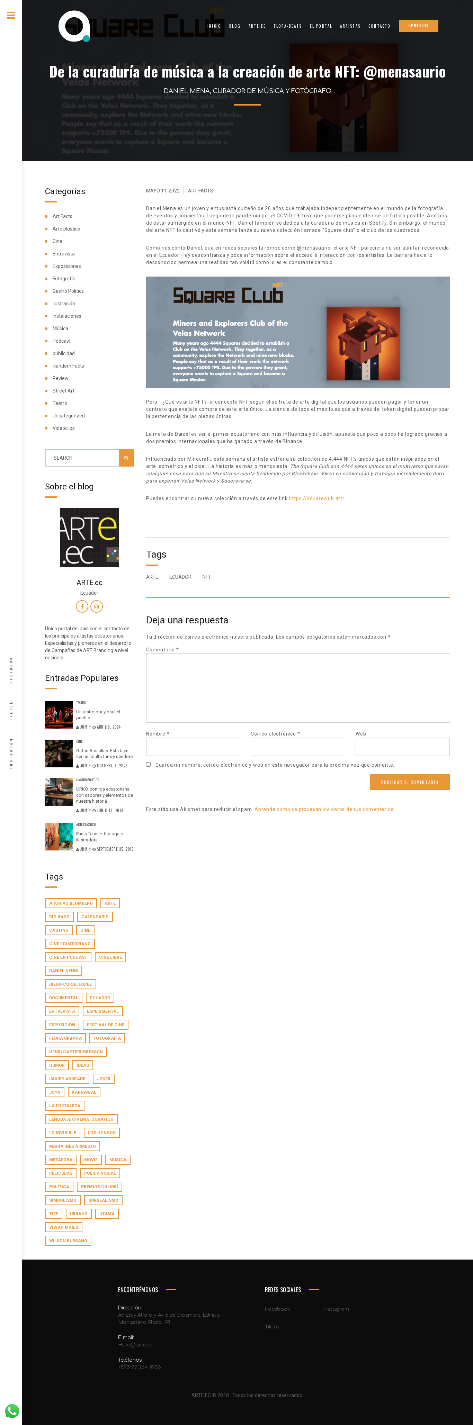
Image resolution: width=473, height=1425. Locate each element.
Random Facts (68, 366)
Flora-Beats (288, 26)
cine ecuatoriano (70, 943)
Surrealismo (103, 1200)
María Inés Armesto (72, 1146)
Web (361, 734)
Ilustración (64, 303)
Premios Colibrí (99, 1186)
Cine (57, 241)
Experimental (103, 1011)
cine (85, 930)
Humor (57, 1065)
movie (91, 1159)
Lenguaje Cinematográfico (81, 1119)
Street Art (63, 391)
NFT (207, 577)
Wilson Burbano (68, 1240)
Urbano (79, 1213)
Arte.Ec (257, 26)
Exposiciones (67, 266)
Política (59, 1186)
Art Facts (62, 216)
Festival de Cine (105, 1024)
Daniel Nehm (63, 970)
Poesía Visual (100, 1173)
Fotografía (64, 278)
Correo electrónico (275, 734)
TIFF (53, 1213)
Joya (54, 1092)
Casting (59, 930)
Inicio (214, 26)
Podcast (62, 341)
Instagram (11, 753)
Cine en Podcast (68, 957)
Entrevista (64, 253)
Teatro (60, 403)
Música (60, 328)
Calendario (95, 916)
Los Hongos (102, 1132)
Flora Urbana (65, 1038)
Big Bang (59, 916)
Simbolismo (63, 1200)
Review (61, 378)
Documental (63, 997)
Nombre (157, 734)
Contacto (379, 26)
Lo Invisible (62, 1132)
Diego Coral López (70, 984)
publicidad (64, 353)
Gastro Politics (68, 291)
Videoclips (64, 428)
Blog (235, 26)
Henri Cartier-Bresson (76, 1051)
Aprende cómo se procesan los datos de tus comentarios (324, 809)
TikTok (11, 710)
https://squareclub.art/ (317, 498)
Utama (107, 1213)
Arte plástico (66, 229)
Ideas (83, 1065)
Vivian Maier (63, 1227)
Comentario (162, 649)
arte (110, 903)
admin (85, 727)
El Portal (321, 26)
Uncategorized (69, 415)
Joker (103, 1078)
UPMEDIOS (419, 25)
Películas (60, 1173)
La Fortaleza (64, 1105)
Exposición (62, 1024)
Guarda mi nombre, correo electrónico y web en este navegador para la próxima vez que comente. (274, 765)
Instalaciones (67, 316)
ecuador (100, 997)
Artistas (350, 26)
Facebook (11, 669)
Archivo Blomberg (71, 903)
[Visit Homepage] (73, 26)
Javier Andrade (67, 1078)
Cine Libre (110, 957)
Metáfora (60, 1159)
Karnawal (84, 1092)
